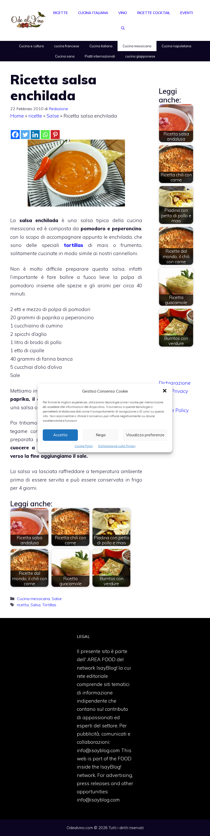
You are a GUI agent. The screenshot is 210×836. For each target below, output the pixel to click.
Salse (53, 116)
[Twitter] (25, 134)
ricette (35, 116)
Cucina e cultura (31, 46)
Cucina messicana (137, 46)
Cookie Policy (84, 446)
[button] (164, 391)
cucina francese (66, 46)
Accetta (60, 434)
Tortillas (49, 604)
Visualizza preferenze (145, 434)
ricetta (23, 604)
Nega (101, 434)
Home (17, 116)
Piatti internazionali (100, 56)
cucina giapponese (140, 56)
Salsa (35, 604)
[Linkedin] (35, 134)
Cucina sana (65, 56)
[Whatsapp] (45, 134)
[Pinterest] (55, 134)
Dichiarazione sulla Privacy (116, 446)
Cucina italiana (93, 12)
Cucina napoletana (176, 46)
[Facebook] (15, 134)
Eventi (186, 12)
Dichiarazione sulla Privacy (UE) (175, 391)
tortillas (73, 245)
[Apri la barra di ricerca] (123, 28)
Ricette (60, 12)
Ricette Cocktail (153, 12)
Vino (122, 12)
